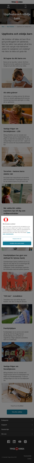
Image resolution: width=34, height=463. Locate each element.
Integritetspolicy (10, 233)
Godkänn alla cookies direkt (17, 243)
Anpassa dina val (17, 238)
